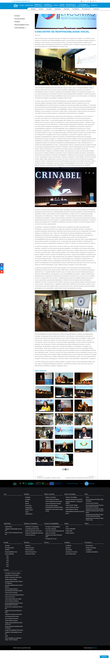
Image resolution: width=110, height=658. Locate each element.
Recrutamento (86, 9)
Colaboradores (28, 514)
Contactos (96, 9)
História (27, 503)
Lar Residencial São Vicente (32, 528)
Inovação (49, 9)
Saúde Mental (7, 523)
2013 (7, 564)
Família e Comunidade (69, 494)
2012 (7, 566)
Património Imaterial (30, 554)
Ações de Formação (50, 533)
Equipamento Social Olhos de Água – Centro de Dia (95, 519)
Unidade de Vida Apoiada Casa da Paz (13, 529)
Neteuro (95, 647)
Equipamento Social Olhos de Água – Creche (54, 510)
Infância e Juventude (49, 494)
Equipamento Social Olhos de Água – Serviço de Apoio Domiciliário (95, 515)
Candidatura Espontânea (92, 551)
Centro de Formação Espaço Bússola (54, 530)
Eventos (41, 9)
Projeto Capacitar (70, 533)
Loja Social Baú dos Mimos (72, 507)
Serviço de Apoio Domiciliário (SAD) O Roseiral (94, 500)
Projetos (94, 5)
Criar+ (67, 526)
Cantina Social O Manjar (72, 505)
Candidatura (89, 549)
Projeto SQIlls (69, 530)
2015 (7, 560)
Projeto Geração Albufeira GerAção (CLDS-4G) (13, 623)
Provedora (27, 499)
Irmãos (27, 511)
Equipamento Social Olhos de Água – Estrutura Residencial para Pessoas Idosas (95, 510)
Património (58, 9)
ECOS (67, 513)
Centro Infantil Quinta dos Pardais (53, 501)
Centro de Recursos (30, 535)
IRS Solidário (69, 549)
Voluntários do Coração (71, 551)
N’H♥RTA (17, 21)
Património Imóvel (29, 547)
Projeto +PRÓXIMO (70, 528)
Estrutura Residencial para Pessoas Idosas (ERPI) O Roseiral (94, 506)
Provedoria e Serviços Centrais (12, 573)
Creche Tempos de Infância (52, 499)
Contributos (75, 9)
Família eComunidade (48, 5)
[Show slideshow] (40, 371)
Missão (27, 501)
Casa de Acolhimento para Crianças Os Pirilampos (14, 582)
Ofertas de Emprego (91, 547)
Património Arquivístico (30, 551)
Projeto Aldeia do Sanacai (72, 509)
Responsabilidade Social (22, 24)
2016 (7, 558)
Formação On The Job (50, 538)
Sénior (56, 5)
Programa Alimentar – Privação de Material (74, 502)
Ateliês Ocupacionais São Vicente (33, 530)
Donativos (68, 547)
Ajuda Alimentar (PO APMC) (12, 575)
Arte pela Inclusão (20, 18)
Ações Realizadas (20, 27)
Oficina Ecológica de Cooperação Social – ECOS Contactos (13, 638)
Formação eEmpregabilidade (83, 5)
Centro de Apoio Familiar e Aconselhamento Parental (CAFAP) (54, 506)
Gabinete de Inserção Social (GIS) (74, 499)
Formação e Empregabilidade (51, 523)
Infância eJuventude (38, 5)
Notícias (33, 9)
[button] (96, 1)
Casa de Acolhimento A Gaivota (53, 503)
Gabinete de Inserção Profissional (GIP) (53, 535)
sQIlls (6, 636)
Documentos (28, 505)
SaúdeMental (62, 5)
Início (22, 5)
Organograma (28, 507)
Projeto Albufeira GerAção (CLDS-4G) (75, 511)
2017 (7, 556)
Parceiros (66, 9)
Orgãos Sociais (29, 509)
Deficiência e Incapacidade (30, 523)
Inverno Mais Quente (71, 554)
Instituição (29, 5)
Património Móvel (29, 549)
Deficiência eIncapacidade (71, 5)
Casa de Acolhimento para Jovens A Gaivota (14, 586)
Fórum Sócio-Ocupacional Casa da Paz (13, 533)
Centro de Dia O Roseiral (92, 503)
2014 (7, 562)
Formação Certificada (50, 528)
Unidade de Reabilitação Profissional (34, 533)
